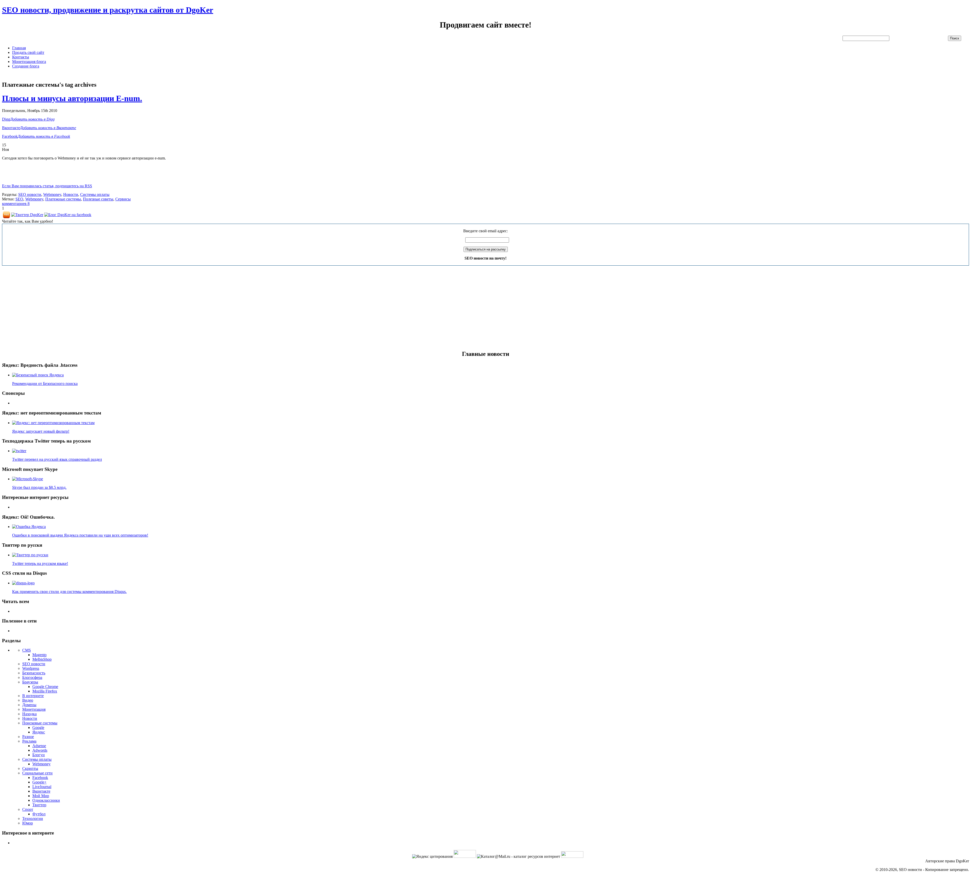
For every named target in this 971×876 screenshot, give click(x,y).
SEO (19, 199)
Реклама (29, 741)
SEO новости (29, 194)
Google (38, 727)
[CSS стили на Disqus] (23, 583)
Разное (28, 736)
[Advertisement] (94, 74)
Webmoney (52, 194)
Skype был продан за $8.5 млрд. (39, 487)
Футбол (39, 814)
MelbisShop (42, 659)
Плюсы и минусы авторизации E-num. (72, 98)
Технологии (32, 818)
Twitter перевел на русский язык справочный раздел (57, 459)
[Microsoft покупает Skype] (27, 479)
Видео (27, 700)
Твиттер (39, 805)
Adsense (39, 746)
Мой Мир (40, 796)
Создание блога (25, 66)
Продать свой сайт (28, 52)
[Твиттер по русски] (30, 555)
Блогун (38, 755)
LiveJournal (41, 787)
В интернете (33, 696)
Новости (70, 194)
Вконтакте (41, 791)
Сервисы (123, 199)
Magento (39, 655)
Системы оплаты (94, 194)
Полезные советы (98, 199)
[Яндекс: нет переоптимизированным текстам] (53, 423)
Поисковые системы (39, 723)
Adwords (39, 750)
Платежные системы (63, 199)
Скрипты (30, 768)
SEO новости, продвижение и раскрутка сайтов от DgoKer (107, 9)
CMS (26, 650)
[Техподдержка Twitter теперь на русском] (19, 451)
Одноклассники (46, 800)
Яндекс (38, 732)
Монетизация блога (29, 61)
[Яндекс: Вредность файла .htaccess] (38, 375)
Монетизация (34, 709)
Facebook (40, 777)
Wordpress (30, 668)
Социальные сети (37, 773)
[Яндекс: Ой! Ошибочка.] (29, 526)
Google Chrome (45, 686)
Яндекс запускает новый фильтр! (40, 431)
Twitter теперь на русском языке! (40, 563)
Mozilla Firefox (44, 691)
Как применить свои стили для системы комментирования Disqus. (69, 591)
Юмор (27, 823)
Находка (29, 714)
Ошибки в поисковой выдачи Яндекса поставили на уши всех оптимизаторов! (80, 535)
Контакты (20, 57)
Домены (29, 705)
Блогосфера (32, 677)
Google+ (39, 782)
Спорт (27, 809)
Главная (19, 48)
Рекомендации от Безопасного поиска (45, 383)
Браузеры (30, 682)
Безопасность (33, 673)
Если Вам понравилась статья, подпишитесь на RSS (47, 186)
